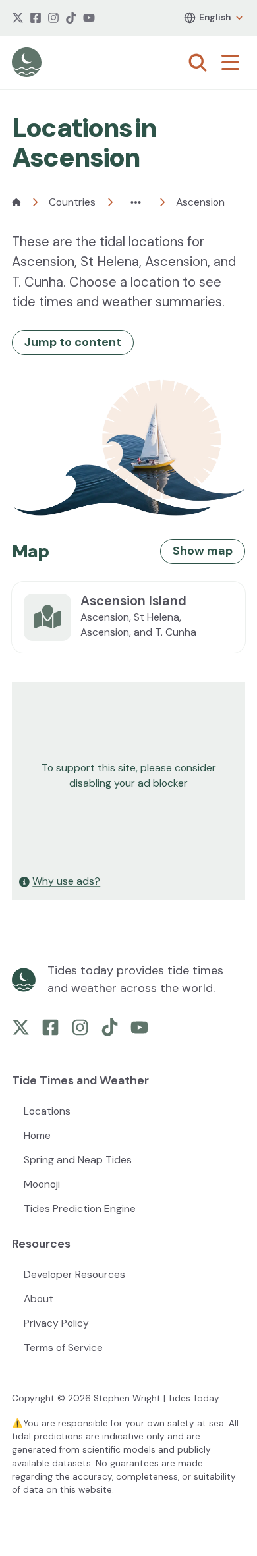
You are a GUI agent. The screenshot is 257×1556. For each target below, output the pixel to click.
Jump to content (72, 342)
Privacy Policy (56, 1323)
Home (37, 1135)
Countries (72, 202)
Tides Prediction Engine (80, 1208)
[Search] (198, 62)
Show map (203, 551)
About (38, 1299)
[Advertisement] (128, 776)
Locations (47, 1111)
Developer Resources (74, 1274)
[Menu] (233, 62)
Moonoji (42, 1184)
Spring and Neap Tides (78, 1160)
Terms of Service (63, 1347)
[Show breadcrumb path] (136, 202)
